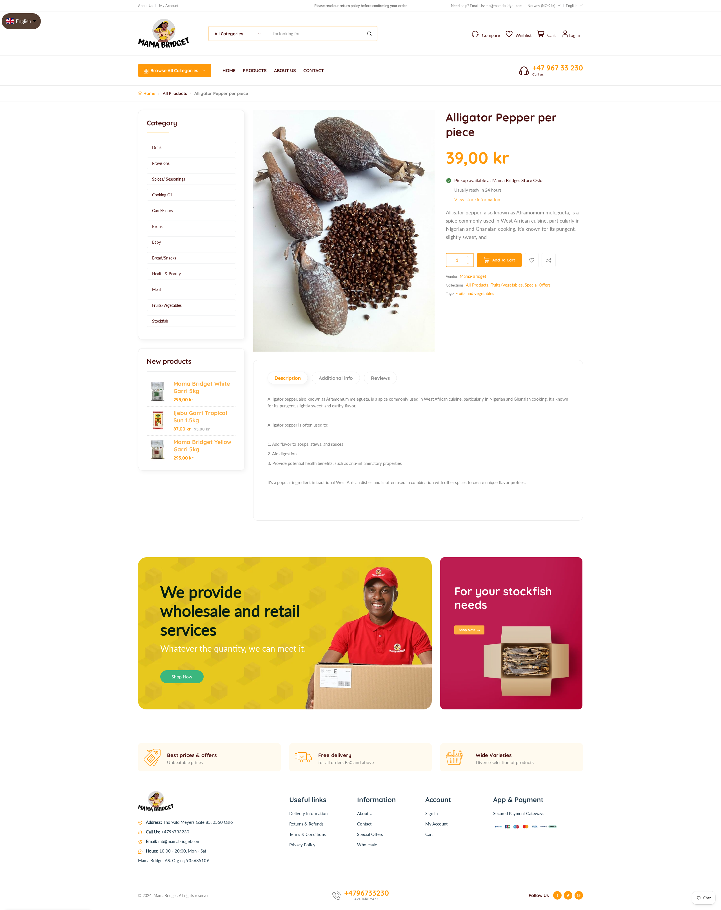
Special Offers (538, 284)
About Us (145, 5)
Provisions (161, 163)
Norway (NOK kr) (542, 5)
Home (149, 93)
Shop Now (182, 676)
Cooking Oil (162, 194)
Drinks (157, 147)
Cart (429, 834)
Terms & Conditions (307, 834)
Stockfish (160, 321)
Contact (364, 823)
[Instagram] (579, 895)
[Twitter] (568, 895)
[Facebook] (557, 895)
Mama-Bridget (473, 276)
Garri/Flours (162, 210)
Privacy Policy (302, 844)
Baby (156, 242)
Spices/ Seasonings (168, 179)
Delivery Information (308, 813)
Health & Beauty (166, 273)
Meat (156, 289)
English (571, 5)
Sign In (431, 813)
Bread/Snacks (164, 258)
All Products (175, 93)
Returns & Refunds (306, 823)
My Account (169, 5)
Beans (157, 226)
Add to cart (503, 260)
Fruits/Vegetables (167, 305)
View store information (477, 199)
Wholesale (367, 844)
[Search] (370, 33)
